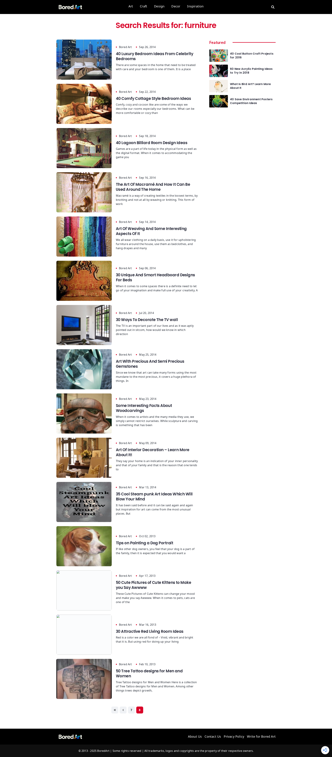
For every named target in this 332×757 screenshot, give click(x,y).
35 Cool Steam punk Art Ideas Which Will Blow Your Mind (154, 496)
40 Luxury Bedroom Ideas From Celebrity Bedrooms (154, 56)
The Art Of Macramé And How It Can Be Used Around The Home (153, 187)
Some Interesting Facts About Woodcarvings (144, 408)
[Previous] (123, 710)
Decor (175, 6)
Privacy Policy (234, 736)
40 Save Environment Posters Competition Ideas (251, 101)
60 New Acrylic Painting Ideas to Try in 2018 (251, 71)
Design (159, 6)
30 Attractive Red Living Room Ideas (149, 631)
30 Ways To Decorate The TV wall (147, 319)
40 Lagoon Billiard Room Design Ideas (151, 142)
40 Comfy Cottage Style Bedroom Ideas (153, 98)
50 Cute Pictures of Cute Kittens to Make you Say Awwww (153, 585)
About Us (195, 736)
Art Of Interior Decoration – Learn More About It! (152, 452)
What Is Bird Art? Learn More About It (250, 86)
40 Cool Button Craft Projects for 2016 (251, 55)
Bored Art (125, 47)
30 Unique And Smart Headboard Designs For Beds (155, 277)
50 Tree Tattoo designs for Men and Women (149, 673)
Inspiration (195, 6)
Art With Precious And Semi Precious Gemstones (150, 364)
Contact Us (213, 736)
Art (130, 6)
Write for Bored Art (261, 736)
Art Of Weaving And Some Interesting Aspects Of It (151, 231)
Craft (143, 6)
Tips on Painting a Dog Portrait (144, 543)
